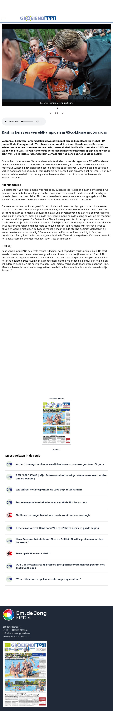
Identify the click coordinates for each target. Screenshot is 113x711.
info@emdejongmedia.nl (16, 633)
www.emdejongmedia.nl (16, 636)
